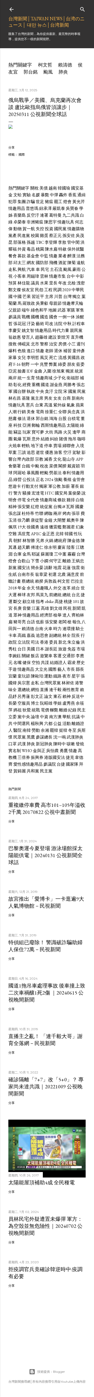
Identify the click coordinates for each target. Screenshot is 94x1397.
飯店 (35, 655)
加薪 (66, 486)
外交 (57, 588)
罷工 (58, 201)
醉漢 (71, 256)
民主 (81, 710)
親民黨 (76, 330)
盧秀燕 (68, 703)
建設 (52, 337)
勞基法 (55, 472)
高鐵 (21, 635)
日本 (40, 649)
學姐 (57, 703)
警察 (44, 344)
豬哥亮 (19, 622)
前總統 (55, 594)
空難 (12, 533)
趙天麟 (23, 547)
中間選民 (21, 723)
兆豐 (44, 364)
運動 (48, 676)
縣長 (80, 669)
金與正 (39, 750)
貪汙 (49, 391)
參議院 (49, 764)
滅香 (48, 459)
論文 (48, 696)
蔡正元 (55, 235)
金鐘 (48, 520)
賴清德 (65, 65)
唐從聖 (37, 520)
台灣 (67, 296)
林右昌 (14, 398)
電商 (40, 411)
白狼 (80, 500)
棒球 (21, 594)
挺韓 (63, 730)
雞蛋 (44, 235)
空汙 (67, 452)
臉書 (21, 371)
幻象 (80, 527)
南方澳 (55, 716)
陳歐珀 (37, 676)
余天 (31, 588)
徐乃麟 (23, 520)
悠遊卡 (14, 486)
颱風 (48, 72)
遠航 (81, 262)
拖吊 (72, 439)
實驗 (26, 195)
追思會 (42, 635)
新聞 (76, 608)
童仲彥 (78, 350)
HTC (49, 493)
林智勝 (28, 540)
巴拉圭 (77, 581)
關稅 (34, 188)
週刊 (81, 344)
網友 (31, 262)
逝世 (40, 452)
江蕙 (36, 608)
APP (79, 459)
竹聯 (39, 513)
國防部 (42, 262)
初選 (52, 574)
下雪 (35, 561)
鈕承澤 (45, 208)
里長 (53, 283)
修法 (21, 418)
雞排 (71, 500)
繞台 (76, 588)
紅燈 (35, 506)
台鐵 (26, 466)
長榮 (12, 703)
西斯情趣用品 (53, 425)
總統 (66, 594)
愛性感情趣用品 (28, 764)
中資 (44, 716)
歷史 (81, 662)
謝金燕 (56, 384)
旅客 (58, 452)
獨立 (76, 296)
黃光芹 (78, 201)
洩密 (81, 283)
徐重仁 (51, 411)
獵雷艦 (55, 527)
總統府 (60, 540)
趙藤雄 (41, 337)
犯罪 (12, 201)
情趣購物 (75, 228)
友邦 (31, 594)
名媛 (36, 195)
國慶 (79, 506)
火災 (67, 432)
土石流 (56, 269)
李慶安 (14, 330)
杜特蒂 (28, 513)
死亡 (53, 357)
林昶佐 (68, 683)
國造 (44, 317)
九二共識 (70, 215)
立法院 (23, 642)
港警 (79, 683)
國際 (22, 154)
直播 (44, 689)
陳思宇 (50, 222)
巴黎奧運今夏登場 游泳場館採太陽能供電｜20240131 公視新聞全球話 (45, 855)
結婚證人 (58, 662)
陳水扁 (51, 249)
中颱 (35, 466)
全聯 (62, 411)
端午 (26, 310)
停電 (21, 500)
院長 (76, 635)
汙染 (31, 323)
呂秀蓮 (23, 696)
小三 (71, 344)
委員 (53, 642)
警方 (17, 493)
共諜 (45, 662)
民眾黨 (19, 737)
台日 (21, 649)
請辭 (48, 567)
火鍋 (49, 540)
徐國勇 (33, 527)
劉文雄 (56, 608)
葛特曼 (55, 215)
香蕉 (72, 195)
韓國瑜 (64, 188)
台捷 (61, 764)
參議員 (14, 317)
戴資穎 (73, 466)
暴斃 (45, 195)
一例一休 (66, 317)
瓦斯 (26, 439)
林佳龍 (23, 283)
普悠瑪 (32, 208)
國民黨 (60, 228)
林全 (66, 635)
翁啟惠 (14, 337)
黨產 (12, 235)
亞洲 (26, 425)
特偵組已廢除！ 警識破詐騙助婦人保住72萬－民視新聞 (45, 946)
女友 (57, 398)
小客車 (19, 276)
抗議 (76, 716)
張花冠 (19, 323)
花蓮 (66, 567)
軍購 (71, 310)
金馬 (26, 554)
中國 (17, 296)
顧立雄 (28, 601)
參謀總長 (44, 737)
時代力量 (60, 330)
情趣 (53, 256)
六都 (48, 723)
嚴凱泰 (58, 208)
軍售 (80, 310)
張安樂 (23, 506)
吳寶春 (72, 208)
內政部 (28, 459)
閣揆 (62, 466)
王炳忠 (78, 561)
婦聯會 (68, 445)
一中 (35, 364)
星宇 (76, 676)
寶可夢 (38, 432)
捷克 (70, 757)
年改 (62, 283)
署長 (75, 486)
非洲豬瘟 (35, 222)
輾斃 (54, 710)
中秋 (67, 323)
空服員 (23, 703)
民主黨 (46, 771)
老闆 (62, 622)
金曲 (38, 371)
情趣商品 (25, 669)
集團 (21, 201)
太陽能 (73, 425)
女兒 (21, 357)
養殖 (67, 479)
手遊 (12, 669)
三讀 (21, 452)
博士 (35, 703)
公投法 (28, 479)
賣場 (57, 445)
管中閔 (73, 242)
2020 (66, 289)
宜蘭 (12, 676)
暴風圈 (33, 472)
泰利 (66, 472)
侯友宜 (28, 289)
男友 (48, 398)
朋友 (71, 364)
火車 (48, 628)
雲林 (44, 276)
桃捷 (68, 601)
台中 (71, 276)
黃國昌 (73, 357)
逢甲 (76, 432)
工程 (48, 289)
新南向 (78, 398)
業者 (62, 256)
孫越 (31, 242)
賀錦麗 (19, 771)
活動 (66, 723)
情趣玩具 (65, 222)
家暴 (12, 357)
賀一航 (28, 228)
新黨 (12, 567)
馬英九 (42, 594)
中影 (80, 276)
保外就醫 (75, 249)
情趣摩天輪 (72, 303)
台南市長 (25, 574)
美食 (31, 411)
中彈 (54, 195)
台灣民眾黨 (50, 683)
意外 (36, 439)
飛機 (53, 262)
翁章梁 (41, 574)
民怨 (39, 289)
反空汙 (33, 215)
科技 (17, 425)
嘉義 (31, 635)
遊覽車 (46, 655)
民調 (57, 289)
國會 (53, 317)
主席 (49, 296)
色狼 (21, 350)
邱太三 (19, 262)
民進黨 (23, 235)
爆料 (12, 350)
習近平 (38, 296)
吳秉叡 (42, 303)
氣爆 (17, 439)
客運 (57, 655)
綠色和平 (39, 310)
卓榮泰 (19, 222)
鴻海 (53, 418)
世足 (40, 201)
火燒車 (14, 445)
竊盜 (17, 432)
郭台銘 (31, 72)
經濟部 (46, 615)
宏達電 (38, 493)
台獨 (57, 506)
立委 (12, 716)
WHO (27, 750)
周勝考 (69, 384)
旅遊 (62, 649)
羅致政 (28, 303)
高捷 (59, 601)
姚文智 (28, 330)
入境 (80, 445)
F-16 (17, 364)
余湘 (45, 730)
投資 (49, 228)
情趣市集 (57, 276)
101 (76, 601)
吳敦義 (50, 581)
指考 (40, 601)
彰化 (17, 384)
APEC (36, 533)
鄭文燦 (14, 289)
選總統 (23, 689)
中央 (40, 391)
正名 (40, 479)
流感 (62, 357)
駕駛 (76, 452)
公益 (57, 723)
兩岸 (12, 378)
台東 (39, 405)
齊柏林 (78, 615)
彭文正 (37, 696)
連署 (44, 215)
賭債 (63, 439)
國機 (35, 317)
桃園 (40, 249)
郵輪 (36, 425)
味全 (12, 689)
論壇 (35, 716)
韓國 (68, 533)
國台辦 (19, 391)
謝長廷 (51, 649)
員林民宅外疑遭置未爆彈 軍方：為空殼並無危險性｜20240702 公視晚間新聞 (45, 1226)
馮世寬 (23, 533)
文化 (57, 459)
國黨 (72, 391)
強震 (76, 567)
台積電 (73, 418)
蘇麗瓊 (47, 554)
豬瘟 (49, 201)
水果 (44, 283)
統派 (79, 371)
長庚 (17, 608)
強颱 (58, 479)
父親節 (14, 310)
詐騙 (31, 201)
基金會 (33, 256)
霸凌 (71, 662)
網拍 (35, 689)
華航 (66, 716)
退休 (58, 350)
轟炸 (63, 195)
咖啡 (81, 439)
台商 (66, 398)
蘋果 (80, 405)
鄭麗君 (68, 527)
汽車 (31, 269)
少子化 (59, 378)
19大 (21, 527)
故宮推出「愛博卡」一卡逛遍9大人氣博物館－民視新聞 (46, 902)
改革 (66, 588)
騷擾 (26, 493)
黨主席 (37, 398)
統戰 (36, 710)
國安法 (23, 567)
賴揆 (39, 581)
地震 (57, 567)
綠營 (17, 479)
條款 (61, 500)
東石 (57, 696)
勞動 (36, 730)
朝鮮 (17, 540)
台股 (62, 418)
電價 (45, 710)
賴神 (66, 696)
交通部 (68, 655)
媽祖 (17, 710)
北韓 (59, 533)
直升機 (77, 337)
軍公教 (54, 486)
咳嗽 (71, 744)
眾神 (17, 615)
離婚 (66, 561)
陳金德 (73, 540)
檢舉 (57, 615)
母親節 (55, 303)
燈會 (67, 201)
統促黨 (46, 506)
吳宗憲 (23, 683)
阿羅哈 (19, 472)
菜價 (53, 466)
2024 (49, 479)
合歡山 (23, 561)
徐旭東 (58, 371)
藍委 (80, 364)
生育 (31, 378)
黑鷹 (31, 737)
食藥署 (14, 466)
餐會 (12, 256)
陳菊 (71, 262)
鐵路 (57, 676)
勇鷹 (64, 750)
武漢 (21, 744)
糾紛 (54, 439)
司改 (49, 323)
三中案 (60, 554)
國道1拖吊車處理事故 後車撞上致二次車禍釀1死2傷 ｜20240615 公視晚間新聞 (46, 992)
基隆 (26, 398)
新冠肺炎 (44, 744)
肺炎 (63, 72)
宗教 (39, 459)
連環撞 (68, 628)
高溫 (48, 405)
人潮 (12, 411)
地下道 (37, 445)
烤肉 (66, 513)
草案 (12, 452)
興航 (21, 269)
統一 (21, 378)
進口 (31, 350)
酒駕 (62, 262)
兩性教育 (70, 689)
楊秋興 (37, 723)
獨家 (43, 486)
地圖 (52, 310)
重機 (36, 384)
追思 (31, 452)
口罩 (12, 744)
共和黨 (33, 771)
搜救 (12, 344)
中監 (44, 256)
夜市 (66, 676)
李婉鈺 (14, 655)
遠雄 (44, 527)
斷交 (17, 601)
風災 (44, 357)
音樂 (26, 608)
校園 (35, 235)
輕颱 (44, 472)
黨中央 (23, 716)
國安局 (61, 493)
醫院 (17, 730)
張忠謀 (14, 513)
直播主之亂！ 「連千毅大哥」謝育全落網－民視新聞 (45, 1040)
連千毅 (55, 689)
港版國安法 (54, 757)
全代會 (33, 500)
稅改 (44, 466)
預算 (12, 283)
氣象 (71, 405)
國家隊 (72, 764)
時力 (57, 628)
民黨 (81, 391)
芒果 (26, 296)
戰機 (26, 317)
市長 (71, 669)
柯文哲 (45, 65)
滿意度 (73, 574)
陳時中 (59, 744)
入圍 (47, 371)
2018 (12, 588)
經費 (26, 384)
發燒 (80, 744)
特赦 (62, 249)
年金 (21, 588)
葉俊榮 (74, 493)
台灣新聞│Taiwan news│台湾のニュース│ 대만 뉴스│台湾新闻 (46, 22)
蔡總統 (28, 581)
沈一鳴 (59, 737)
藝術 (40, 323)
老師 (49, 350)
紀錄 (72, 710)
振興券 (37, 757)
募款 (21, 256)
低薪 (40, 622)
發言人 (28, 337)
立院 (58, 391)
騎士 (80, 628)
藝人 (61, 669)
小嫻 (44, 561)
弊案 (53, 364)
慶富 (61, 547)
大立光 (41, 669)
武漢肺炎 (75, 737)
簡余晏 (37, 567)
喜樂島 (19, 215)
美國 (31, 649)
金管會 (78, 479)
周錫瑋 (33, 276)
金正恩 (48, 533)
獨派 (70, 371)
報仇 (76, 622)
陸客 (71, 547)
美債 (43, 188)
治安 (53, 344)
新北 (62, 642)
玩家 (26, 432)
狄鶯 (26, 710)
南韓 (26, 730)
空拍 (36, 662)
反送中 (78, 696)
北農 (61, 574)
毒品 (31, 249)
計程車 (78, 323)
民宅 (45, 269)
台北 (76, 594)
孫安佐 (68, 235)
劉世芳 (63, 337)
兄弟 (40, 540)
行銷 (21, 411)
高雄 (45, 608)
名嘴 (17, 662)
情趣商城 (44, 378)
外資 (21, 249)
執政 (31, 391)
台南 (39, 628)
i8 (63, 506)
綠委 (62, 364)
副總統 (55, 635)
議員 (35, 283)
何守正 (55, 561)
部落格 (19, 242)
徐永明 (50, 547)
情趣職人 (44, 588)
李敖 (62, 242)
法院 (58, 323)
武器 (61, 310)
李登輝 (51, 242)
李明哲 (33, 357)
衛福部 (73, 378)
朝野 (25, 364)
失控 (40, 228)
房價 (62, 344)
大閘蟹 (59, 520)
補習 (67, 350)
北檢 (71, 283)
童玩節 (23, 676)
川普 (58, 296)
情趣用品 (16, 208)
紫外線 (59, 405)
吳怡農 (52, 750)
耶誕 (36, 554)
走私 (12, 269)
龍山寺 (68, 459)
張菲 (76, 513)
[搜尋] (82, 8)
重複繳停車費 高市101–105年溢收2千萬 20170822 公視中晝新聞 (46, 808)
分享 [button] (11, 147)
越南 (53, 188)
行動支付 (30, 486)
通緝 (81, 195)
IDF (30, 371)
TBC (40, 242)
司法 (35, 642)
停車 (48, 445)
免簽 (71, 649)
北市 (35, 344)
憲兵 (30, 405)
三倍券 (23, 757)
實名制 (14, 750)
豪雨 (76, 269)
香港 (44, 642)
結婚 (45, 439)
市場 (81, 649)
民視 (67, 608)
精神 (12, 506)
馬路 (58, 432)
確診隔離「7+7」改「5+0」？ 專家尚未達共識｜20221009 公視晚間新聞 (46, 1086)
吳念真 (73, 411)
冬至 (72, 730)
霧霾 (71, 554)
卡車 (12, 635)
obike (49, 601)
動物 (17, 228)
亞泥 (12, 371)
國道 (45, 384)
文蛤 (17, 195)
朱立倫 (73, 642)
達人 (66, 615)
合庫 (17, 554)
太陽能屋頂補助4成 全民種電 (41, 1182)
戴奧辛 (73, 520)
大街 (49, 432)
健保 (26, 662)
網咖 (48, 513)
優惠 (49, 452)
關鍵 (26, 655)
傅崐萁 (23, 344)
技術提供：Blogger (51, 1372)
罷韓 (54, 730)
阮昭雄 (46, 703)
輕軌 (26, 445)
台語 (31, 622)
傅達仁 (37, 547)
